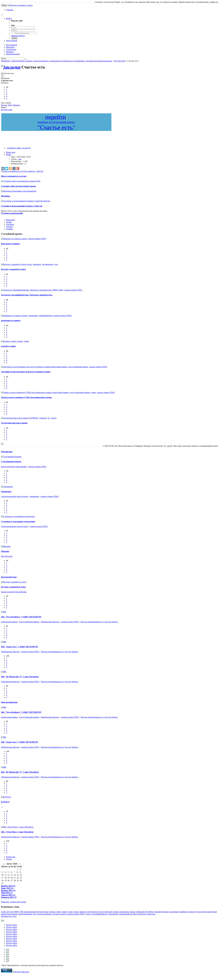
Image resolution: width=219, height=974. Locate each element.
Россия (4, 105)
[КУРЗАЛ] (6, 797)
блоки (45, 912)
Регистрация (11, 40)
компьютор (124, 912)
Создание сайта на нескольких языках (18, 186)
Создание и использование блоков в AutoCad (21, 206)
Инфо (8, 154)
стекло (88, 914)
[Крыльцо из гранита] (11, 239)
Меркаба (5, 551)
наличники (174, 912)
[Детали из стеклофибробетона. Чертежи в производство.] (27, 290)
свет (34, 914)
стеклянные (113, 914)
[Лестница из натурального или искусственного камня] (25, 367)
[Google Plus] (17, 168)
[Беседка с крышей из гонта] (14, 264)
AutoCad (39, 171)
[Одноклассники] (10, 168)
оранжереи (34, 496)
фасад (135, 914)
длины (76, 912)
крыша (132, 912)
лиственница (47, 264)
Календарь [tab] (10, 857)
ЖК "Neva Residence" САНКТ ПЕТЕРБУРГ (21, 617)
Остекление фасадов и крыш (14, 423)
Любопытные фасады (50, 622)
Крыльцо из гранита (10, 244)
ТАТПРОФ (33, 418)
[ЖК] (3, 612)
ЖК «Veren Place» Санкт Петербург (17, 832)
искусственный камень (78, 367)
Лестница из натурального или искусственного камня (25, 372)
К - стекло (52, 418)
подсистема (201, 912)
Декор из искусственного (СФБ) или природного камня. (26, 397)
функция (142, 914)
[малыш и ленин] (9, 341)
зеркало (83, 912)
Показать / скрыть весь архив (13, 902)
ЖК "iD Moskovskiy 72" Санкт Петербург (20, 677)
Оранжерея (6, 491)
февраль (16, 105)
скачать (63, 914)
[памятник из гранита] (11, 315)
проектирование (25, 914)
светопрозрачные (44, 914)
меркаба (157, 912)
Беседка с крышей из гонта (13, 269)
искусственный (105, 912)
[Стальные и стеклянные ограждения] (18, 516)
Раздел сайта (11, 925)
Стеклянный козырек (11, 461)
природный (212, 912)
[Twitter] (6, 168)
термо (26, 341)
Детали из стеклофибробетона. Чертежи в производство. (27, 295)
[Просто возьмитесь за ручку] (14, 171)
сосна (29, 264)
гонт (56, 264)
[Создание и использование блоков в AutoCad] (22, 201)
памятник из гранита (10, 320)
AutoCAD (5, 912)
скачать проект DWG (37, 239)
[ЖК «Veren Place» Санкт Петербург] (17, 827)
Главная (9, 10)
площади (192, 912)
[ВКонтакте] (3, 168)
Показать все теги (8, 916)
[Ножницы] (6, 191)
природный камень (58, 367)
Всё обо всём (6, 110)
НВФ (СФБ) (58, 290)
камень (116, 912)
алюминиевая (30, 912)
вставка (52, 912)
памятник (183, 912)
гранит (24, 239)
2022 (10, 105)
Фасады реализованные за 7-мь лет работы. (99, 622)
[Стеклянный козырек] (11, 457)
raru (19, 159)
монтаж (165, 912)
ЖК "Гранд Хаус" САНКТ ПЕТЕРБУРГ (19, 647)
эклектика (151, 914)
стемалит (43, 418)
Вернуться (10, 152)
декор (93, 392)
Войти (9, 18)
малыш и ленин (8, 346)
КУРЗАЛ (5, 802)
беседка (39, 912)
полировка (33, 315)
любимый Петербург (145, 912)
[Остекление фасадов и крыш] (14, 418)
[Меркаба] (6, 546)
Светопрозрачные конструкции (14, 496)
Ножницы (5, 196)
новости (31, 171)
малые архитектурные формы (14, 466)
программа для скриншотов (24, 191)
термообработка (46, 315)
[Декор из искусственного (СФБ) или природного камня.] (26, 392)
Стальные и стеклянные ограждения (18, 521)
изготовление (92, 912)
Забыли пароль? (18, 36)
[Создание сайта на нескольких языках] (18, 181)
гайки (58, 912)
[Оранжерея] (7, 486)
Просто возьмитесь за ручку (14, 176)
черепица (37, 264)
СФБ (21, 912)
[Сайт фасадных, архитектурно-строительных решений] (20, 5)
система (55, 914)
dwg (12, 912)
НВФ (16, 912)
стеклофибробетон (100, 914)
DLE (38, 181)
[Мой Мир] (14, 168)
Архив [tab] (9, 859)
